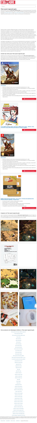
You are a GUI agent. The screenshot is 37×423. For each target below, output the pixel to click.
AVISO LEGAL (13, 420)
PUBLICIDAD (3, 420)
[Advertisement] (18, 21)
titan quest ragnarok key (18, 12)
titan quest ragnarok (8, 12)
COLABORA (8, 420)
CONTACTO (18, 420)
